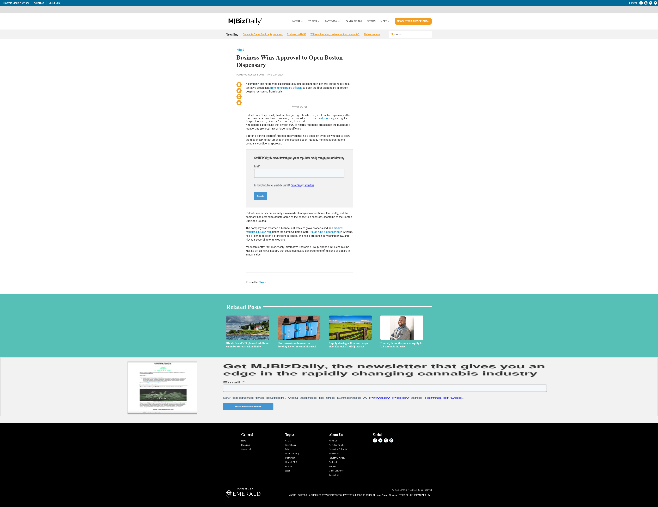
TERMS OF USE (406, 495)
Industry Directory (337, 458)
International (290, 445)
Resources (245, 445)
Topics (312, 21)
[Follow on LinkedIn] (646, 3)
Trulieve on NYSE (296, 34)
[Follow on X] (650, 3)
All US (288, 441)
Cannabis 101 (353, 21)
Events (371, 21)
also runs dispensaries (326, 232)
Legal (287, 471)
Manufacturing (292, 454)
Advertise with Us (337, 445)
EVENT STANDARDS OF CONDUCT (359, 495)
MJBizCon (54, 3)
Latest (296, 21)
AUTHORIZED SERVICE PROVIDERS (325, 495)
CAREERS (302, 495)
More (383, 21)
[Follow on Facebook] (641, 3)
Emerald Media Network (16, 3)
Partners (332, 466)
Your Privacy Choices (387, 495)
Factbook (331, 21)
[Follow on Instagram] (655, 3)
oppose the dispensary (320, 118)
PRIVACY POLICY (422, 495)
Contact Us (334, 475)
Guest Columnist (336, 471)
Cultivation (290, 458)
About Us (333, 441)
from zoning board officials (286, 87)
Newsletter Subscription (413, 21)
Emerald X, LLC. (407, 490)
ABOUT (292, 495)
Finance (288, 466)
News (240, 49)
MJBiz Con (334, 454)
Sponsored (246, 449)
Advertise (39, 3)
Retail (287, 449)
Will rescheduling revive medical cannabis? (335, 34)
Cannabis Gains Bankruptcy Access (263, 34)
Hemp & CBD (291, 462)
